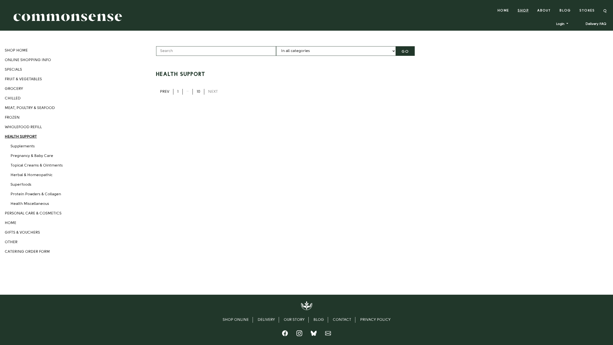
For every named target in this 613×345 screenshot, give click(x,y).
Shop (523, 10)
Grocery (14, 89)
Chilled (13, 98)
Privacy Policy (375, 320)
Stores (587, 10)
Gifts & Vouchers (22, 233)
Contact (342, 320)
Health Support (21, 137)
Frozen (12, 118)
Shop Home (16, 50)
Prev (164, 92)
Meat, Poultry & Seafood (30, 108)
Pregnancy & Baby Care (32, 156)
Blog (565, 10)
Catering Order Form (27, 252)
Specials (13, 70)
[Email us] (328, 334)
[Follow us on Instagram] (299, 334)
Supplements (23, 146)
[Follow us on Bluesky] (314, 334)
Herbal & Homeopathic (31, 175)
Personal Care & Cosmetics (33, 213)
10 (198, 92)
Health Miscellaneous (30, 204)
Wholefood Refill (23, 127)
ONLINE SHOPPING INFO (28, 60)
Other (11, 242)
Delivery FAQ (595, 24)
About (544, 10)
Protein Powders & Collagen (36, 194)
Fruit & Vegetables (23, 79)
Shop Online (236, 320)
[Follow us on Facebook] (285, 334)
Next (213, 92)
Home (503, 10)
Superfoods (21, 185)
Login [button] (560, 24)
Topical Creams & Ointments (37, 165)
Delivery (266, 320)
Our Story (294, 320)
